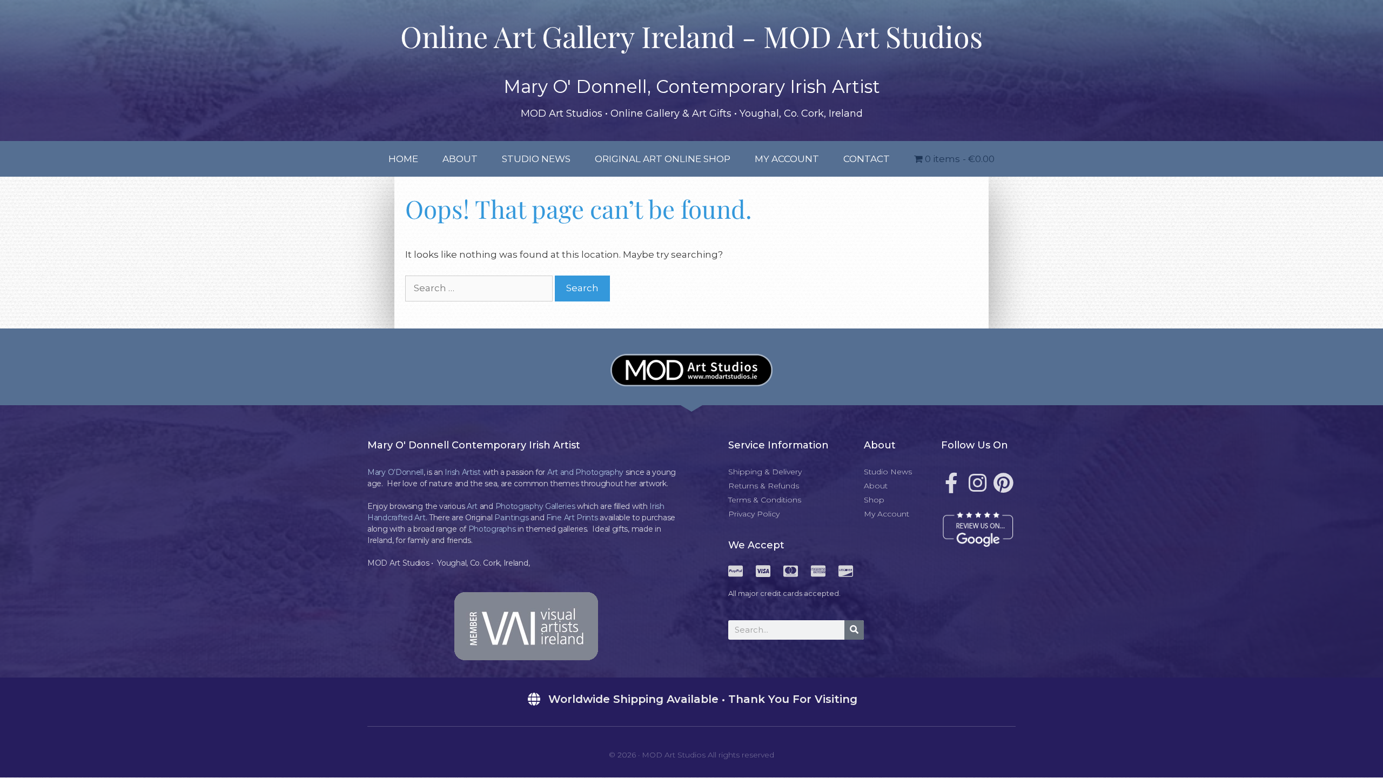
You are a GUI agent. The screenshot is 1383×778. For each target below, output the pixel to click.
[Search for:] (480, 288)
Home (403, 158)
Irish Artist (462, 472)
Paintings (511, 517)
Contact (866, 158)
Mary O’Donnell (395, 472)
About (460, 158)
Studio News (536, 158)
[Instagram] (977, 483)
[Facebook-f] (951, 483)
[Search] (854, 630)
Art (472, 506)
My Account (787, 158)
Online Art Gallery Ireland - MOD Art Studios (691, 36)
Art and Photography (585, 472)
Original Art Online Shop (662, 158)
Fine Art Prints (572, 517)
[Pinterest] (1003, 483)
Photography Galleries (535, 506)
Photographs (492, 529)
